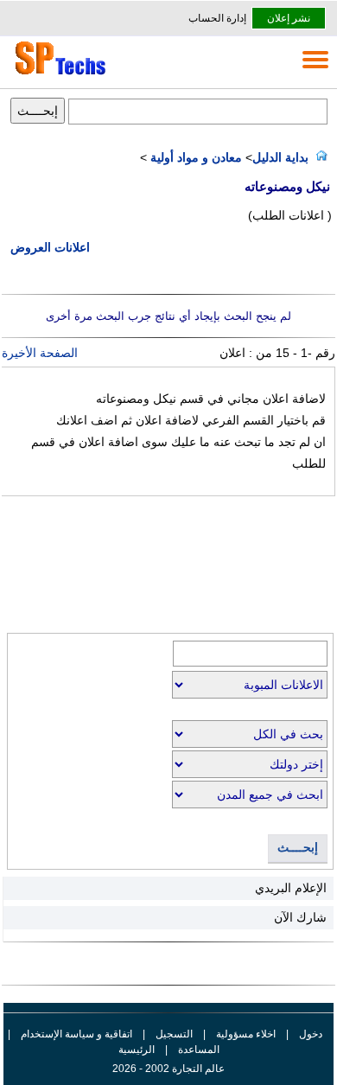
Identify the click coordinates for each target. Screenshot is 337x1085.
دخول (310, 1034)
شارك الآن (300, 917)
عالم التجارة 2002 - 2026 (168, 1069)
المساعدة (198, 1050)
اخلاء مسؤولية (246, 1034)
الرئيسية (136, 1050)
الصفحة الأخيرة (40, 353)
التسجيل (174, 1034)
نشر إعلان (288, 18)
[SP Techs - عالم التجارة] (58, 74)
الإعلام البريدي (291, 888)
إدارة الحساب (217, 18)
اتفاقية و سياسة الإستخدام (75, 1034)
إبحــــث (297, 847)
